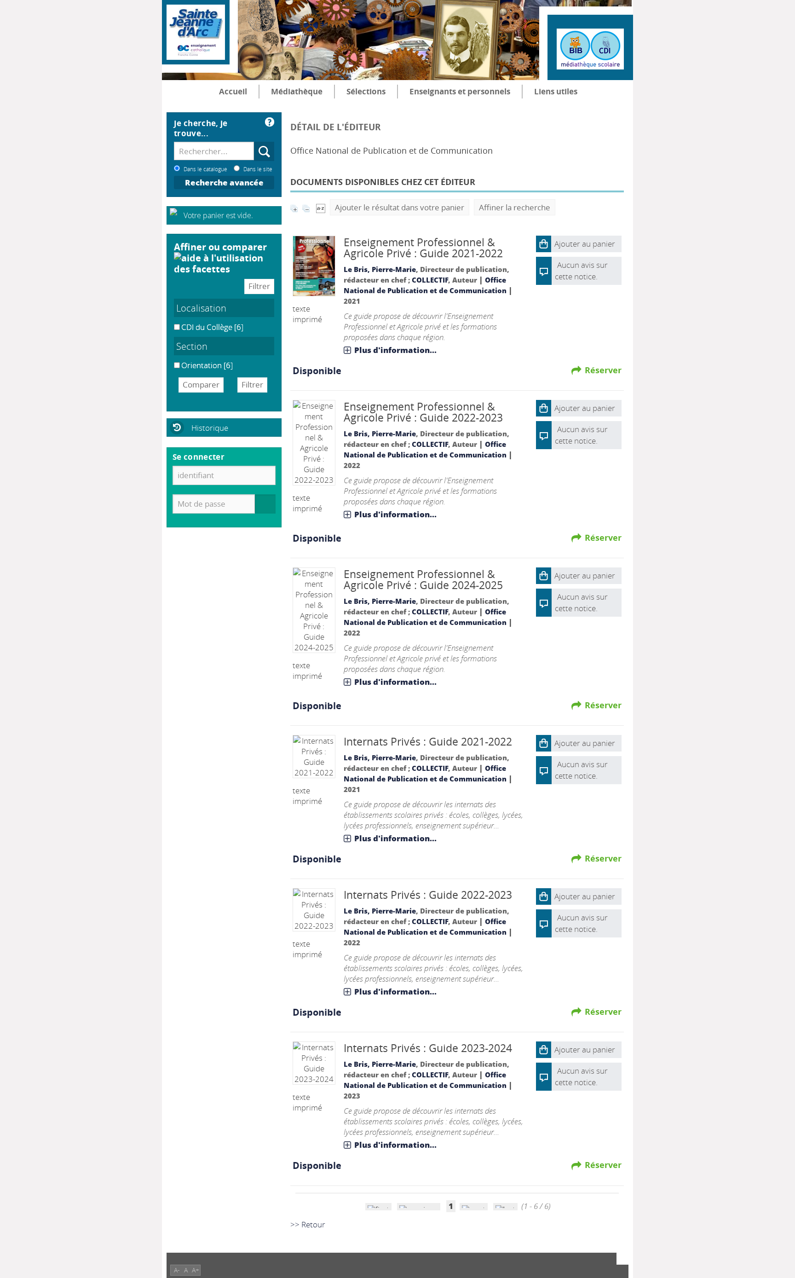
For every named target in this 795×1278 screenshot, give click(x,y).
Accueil (233, 91)
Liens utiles (555, 91)
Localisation (201, 307)
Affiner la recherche (514, 207)
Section (191, 346)
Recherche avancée (224, 182)
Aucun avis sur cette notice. (581, 435)
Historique (209, 427)
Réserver (603, 370)
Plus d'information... (395, 350)
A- (177, 1270)
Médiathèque (297, 91)
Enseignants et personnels (459, 91)
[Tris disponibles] (320, 207)
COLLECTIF (430, 279)
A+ (195, 1270)
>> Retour (307, 1224)
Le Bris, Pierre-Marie (380, 269)
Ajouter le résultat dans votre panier (399, 207)
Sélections (366, 91)
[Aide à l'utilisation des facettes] (224, 263)
